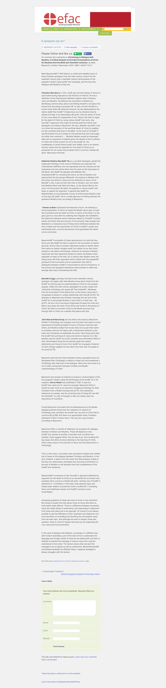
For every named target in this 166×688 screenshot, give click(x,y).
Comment (47, 602)
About (56, 29)
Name (46, 622)
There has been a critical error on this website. (61, 673)
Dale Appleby (71, 47)
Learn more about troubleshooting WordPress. (61, 682)
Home (46, 29)
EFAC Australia (89, 29)
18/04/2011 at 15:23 (52, 47)
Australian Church (59, 561)
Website (46, 638)
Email (45, 630)
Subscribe (105, 33)
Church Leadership (72, 561)
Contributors (70, 29)
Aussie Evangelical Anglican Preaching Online (80, 574)
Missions (82, 561)
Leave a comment (90, 47)
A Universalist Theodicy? (53, 571)
